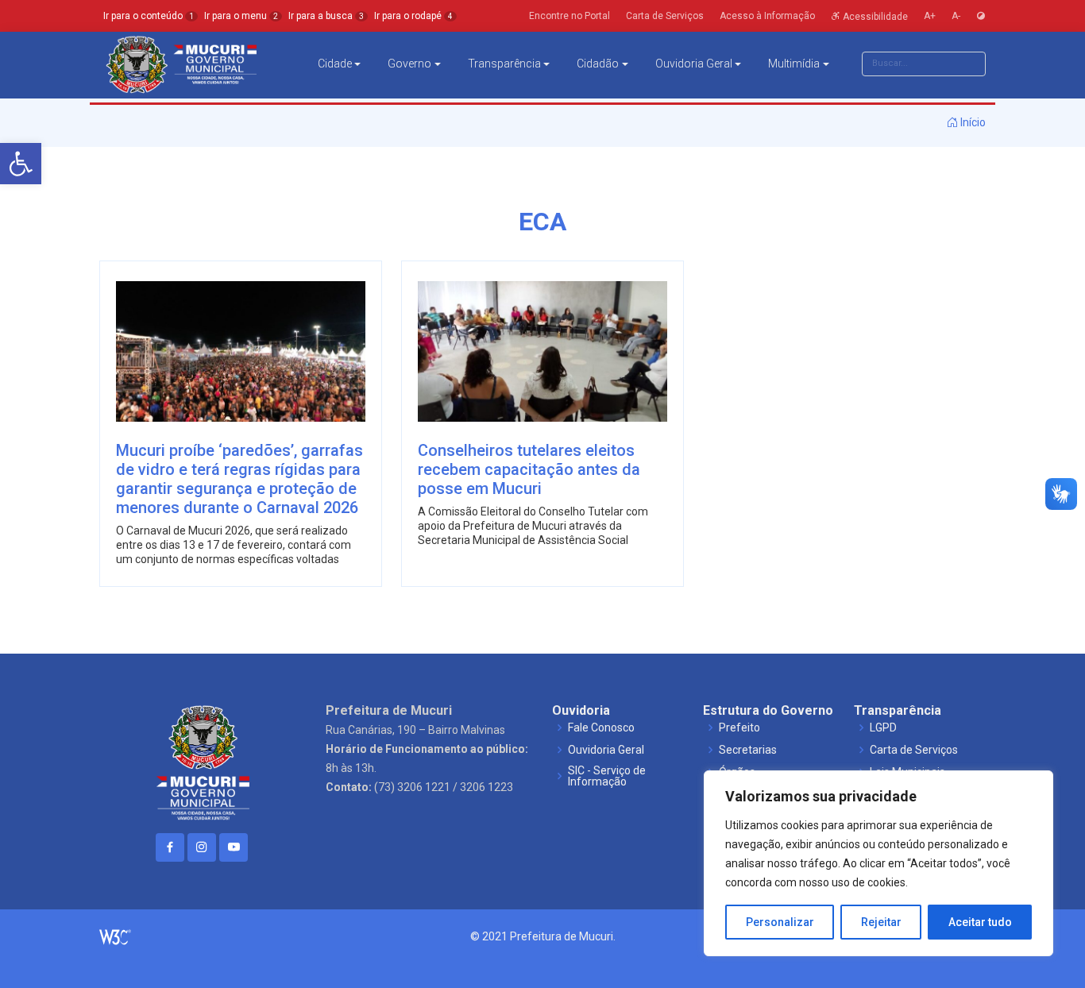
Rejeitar (881, 922)
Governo (409, 63)
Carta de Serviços (914, 749)
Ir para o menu (241, 15)
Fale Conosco (601, 727)
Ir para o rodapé (413, 15)
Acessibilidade (874, 16)
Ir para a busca (326, 15)
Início (972, 122)
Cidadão (598, 63)
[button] (20, 163)
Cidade (335, 63)
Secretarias (748, 749)
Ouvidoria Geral (693, 63)
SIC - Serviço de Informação (607, 776)
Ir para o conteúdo (148, 15)
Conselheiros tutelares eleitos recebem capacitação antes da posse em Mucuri (529, 469)
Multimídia (794, 63)
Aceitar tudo (980, 922)
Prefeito (739, 727)
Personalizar (780, 922)
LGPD (883, 727)
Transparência (504, 63)
